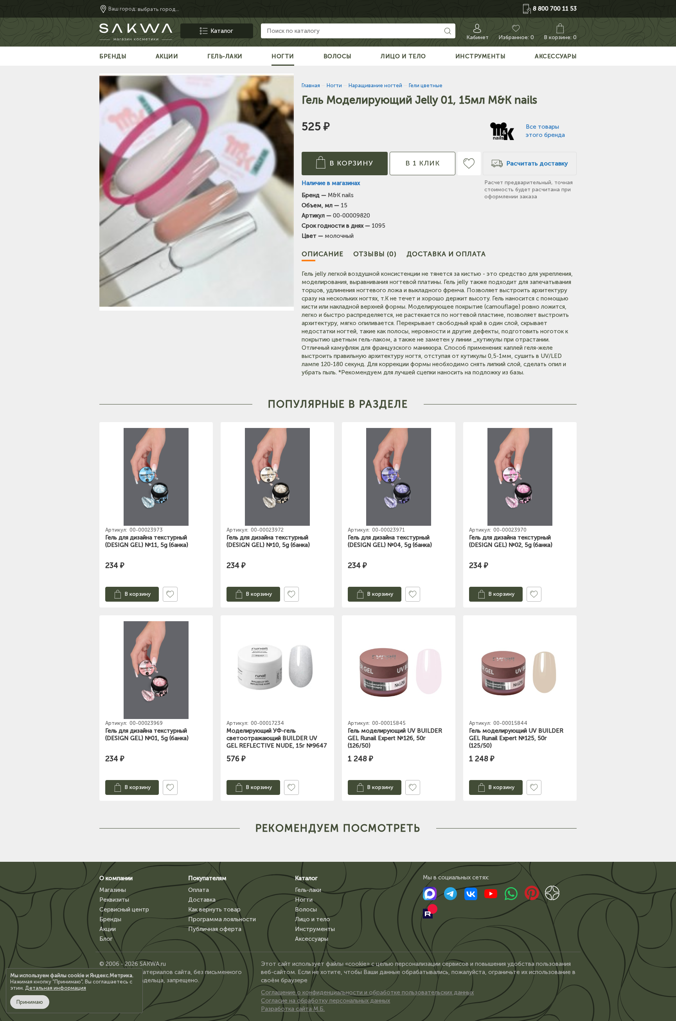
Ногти (304, 899)
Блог (106, 938)
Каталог (306, 878)
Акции (107, 929)
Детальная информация (55, 988)
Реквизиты (114, 899)
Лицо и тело (312, 919)
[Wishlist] (469, 163)
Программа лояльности (222, 919)
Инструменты (315, 929)
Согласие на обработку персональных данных (325, 1000)
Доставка (202, 899)
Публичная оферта (214, 929)
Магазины (112, 889)
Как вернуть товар (214, 909)
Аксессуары (311, 938)
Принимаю (29, 1002)
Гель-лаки (308, 889)
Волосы (306, 909)
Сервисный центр (124, 909)
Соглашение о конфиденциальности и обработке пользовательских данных (367, 992)
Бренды (110, 919)
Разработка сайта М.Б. (293, 1008)
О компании (116, 878)
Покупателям (207, 878)
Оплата (198, 889)
